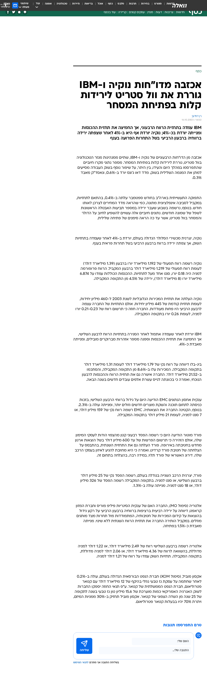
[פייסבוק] (8, 12)
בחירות (145, 3)
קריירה (122, 12)
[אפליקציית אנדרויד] (24, 12)
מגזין (150, 12)
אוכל (100, 3)
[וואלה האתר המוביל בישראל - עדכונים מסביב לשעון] (179, 5)
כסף (110, 3)
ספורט (158, 3)
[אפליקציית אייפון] (19, 12)
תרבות (132, 3)
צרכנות (169, 12)
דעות (159, 12)
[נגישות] (5, 5)
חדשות (180, 12)
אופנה (48, 3)
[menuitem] (155, 5)
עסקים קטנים (137, 12)
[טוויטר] (13, 12)
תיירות (76, 3)
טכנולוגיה (62, 3)
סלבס (121, 3)
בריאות (88, 3)
